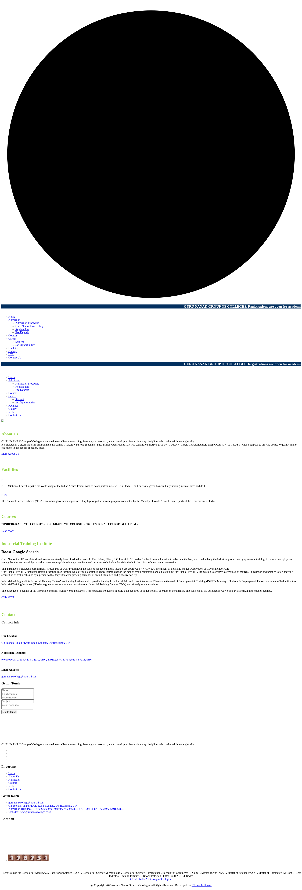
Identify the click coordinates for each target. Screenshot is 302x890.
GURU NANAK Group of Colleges (150, 879)
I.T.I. (11, 354)
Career (12, 338)
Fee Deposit (22, 332)
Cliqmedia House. (202, 885)
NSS (4, 495)
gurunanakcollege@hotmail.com (19, 676)
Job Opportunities (25, 344)
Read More (7, 530)
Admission (14, 319)
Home (11, 316)
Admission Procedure (27, 322)
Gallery (12, 351)
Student (19, 341)
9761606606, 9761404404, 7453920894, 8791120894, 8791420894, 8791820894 (46, 659)
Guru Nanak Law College (29, 326)
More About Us (10, 453)
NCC (4, 480)
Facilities (13, 348)
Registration (22, 329)
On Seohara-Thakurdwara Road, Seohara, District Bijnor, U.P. (35, 642)
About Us (13, 776)
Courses (12, 335)
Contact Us (14, 357)
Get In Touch (9, 712)
